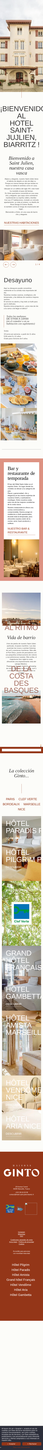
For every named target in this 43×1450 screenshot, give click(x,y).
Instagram (21, 1232)
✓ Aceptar (11, 1444)
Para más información (21, 1447)
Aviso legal (13, 1242)
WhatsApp (21, 1234)
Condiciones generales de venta (22, 1240)
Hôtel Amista (20, 1274)
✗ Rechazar (32, 1444)
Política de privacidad (26, 1242)
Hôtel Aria (20, 1289)
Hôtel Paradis (21, 1269)
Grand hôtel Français (20, 1279)
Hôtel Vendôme (20, 1284)
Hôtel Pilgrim (21, 1264)
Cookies (21, 1244)
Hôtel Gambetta (20, 1294)
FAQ (21, 1236)
